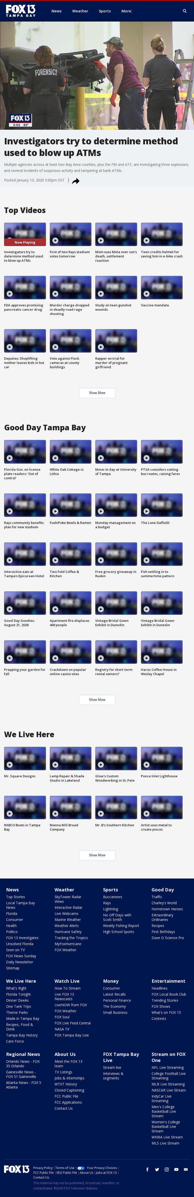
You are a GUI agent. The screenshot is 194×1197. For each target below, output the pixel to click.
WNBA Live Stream (167, 1137)
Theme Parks (17, 1012)
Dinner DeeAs (17, 1000)
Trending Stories (165, 1000)
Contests (159, 1018)
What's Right (16, 988)
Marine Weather (68, 919)
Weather (64, 890)
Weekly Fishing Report (121, 925)
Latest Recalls (114, 994)
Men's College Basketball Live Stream (164, 1111)
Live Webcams (66, 913)
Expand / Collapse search (185, 11)
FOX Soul (62, 1017)
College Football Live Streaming (169, 1075)
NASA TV (62, 1029)
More (126, 10)
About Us (65, 1054)
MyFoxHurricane (68, 943)
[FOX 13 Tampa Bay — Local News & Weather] (22, 11)
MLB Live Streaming (168, 1084)
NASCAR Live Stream (169, 1090)
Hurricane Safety (68, 931)
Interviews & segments (113, 1075)
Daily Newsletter (19, 962)
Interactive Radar (68, 907)
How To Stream (68, 988)
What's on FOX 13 (166, 1012)
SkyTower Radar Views (68, 899)
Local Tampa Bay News (20, 905)
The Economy (114, 1006)
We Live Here (21, 981)
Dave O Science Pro (168, 937)
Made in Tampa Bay (22, 1018)
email (186, 1169)
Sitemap (12, 968)
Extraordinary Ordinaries (162, 917)
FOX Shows (161, 1006)
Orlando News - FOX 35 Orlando (23, 1063)
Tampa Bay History (22, 1035)
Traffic (157, 896)
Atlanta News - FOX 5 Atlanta (23, 1084)
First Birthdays (163, 931)
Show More (97, 393)
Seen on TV (15, 949)
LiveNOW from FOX (71, 1004)
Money (110, 981)
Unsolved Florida (19, 943)
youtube (176, 1169)
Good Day (163, 890)
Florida (11, 913)
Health (11, 925)
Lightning (110, 909)
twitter (157, 1169)
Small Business (115, 1012)
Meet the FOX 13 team (68, 1063)
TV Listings (63, 1072)
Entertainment (168, 981)
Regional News (23, 1054)
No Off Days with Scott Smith (117, 917)
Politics (12, 931)
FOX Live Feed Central (73, 1023)
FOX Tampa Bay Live (72, 1035)
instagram (167, 1169)
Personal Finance (117, 1000)
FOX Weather (65, 949)
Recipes (158, 925)
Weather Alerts (67, 925)
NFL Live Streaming (168, 1067)
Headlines (159, 988)
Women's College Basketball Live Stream (166, 1126)
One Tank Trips (18, 1006)
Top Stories (15, 896)
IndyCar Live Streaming (162, 1098)
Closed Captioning (69, 1090)
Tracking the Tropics (71, 937)
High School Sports (118, 931)
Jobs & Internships (69, 1078)
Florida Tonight (18, 994)
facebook (147, 1169)
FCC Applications (68, 1102)
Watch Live (67, 981)
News (12, 890)
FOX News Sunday (21, 955)
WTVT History (66, 1084)
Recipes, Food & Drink (19, 1026)
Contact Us (64, 1108)
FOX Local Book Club (169, 994)
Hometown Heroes (167, 909)
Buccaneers (112, 896)
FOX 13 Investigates (22, 937)
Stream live (112, 1067)
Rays (107, 902)
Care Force (15, 1041)
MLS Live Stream (165, 1143)
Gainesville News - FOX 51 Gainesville (21, 1074)
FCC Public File (66, 1096)
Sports (110, 890)
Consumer (14, 919)
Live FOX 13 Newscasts (64, 996)
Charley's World (164, 902)
